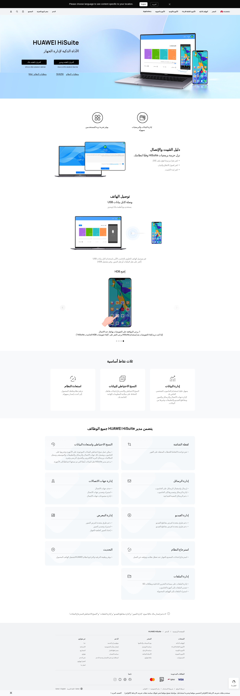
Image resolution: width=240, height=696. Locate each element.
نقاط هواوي (148, 658)
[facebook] (130, 680)
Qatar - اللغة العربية (73, 689)
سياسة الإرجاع (147, 650)
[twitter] (125, 680)
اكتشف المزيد (117, 693)
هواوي (84, 654)
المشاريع (83, 650)
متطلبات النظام (72, 74)
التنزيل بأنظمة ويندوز (66, 62)
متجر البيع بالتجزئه (42, 11)
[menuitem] (214, 11)
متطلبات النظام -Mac (38, 74)
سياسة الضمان (113, 654)
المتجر (214, 11)
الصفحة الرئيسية (178, 631)
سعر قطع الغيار (113, 650)
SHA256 (60, 74)
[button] (23, 11)
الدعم (54, 11)
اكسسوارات (180, 658)
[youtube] (120, 680)
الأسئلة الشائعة (147, 654)
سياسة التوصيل (147, 647)
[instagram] (115, 680)
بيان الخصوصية (155, 689)
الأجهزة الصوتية (160, 11)
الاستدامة (83, 647)
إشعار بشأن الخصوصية (111, 647)
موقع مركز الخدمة (113, 643)
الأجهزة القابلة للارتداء (188, 11)
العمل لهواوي (81, 661)
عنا (85, 643)
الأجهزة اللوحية (173, 11)
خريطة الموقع (180, 689)
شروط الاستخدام (168, 689)
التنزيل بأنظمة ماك (34, 62)
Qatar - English (61, 689)
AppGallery (147, 11)
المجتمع (30, 11)
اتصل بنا (83, 665)
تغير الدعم (82, 658)
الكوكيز (145, 689)
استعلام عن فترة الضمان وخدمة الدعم (107, 658)
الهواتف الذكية (203, 11)
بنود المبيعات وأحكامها (145, 643)
